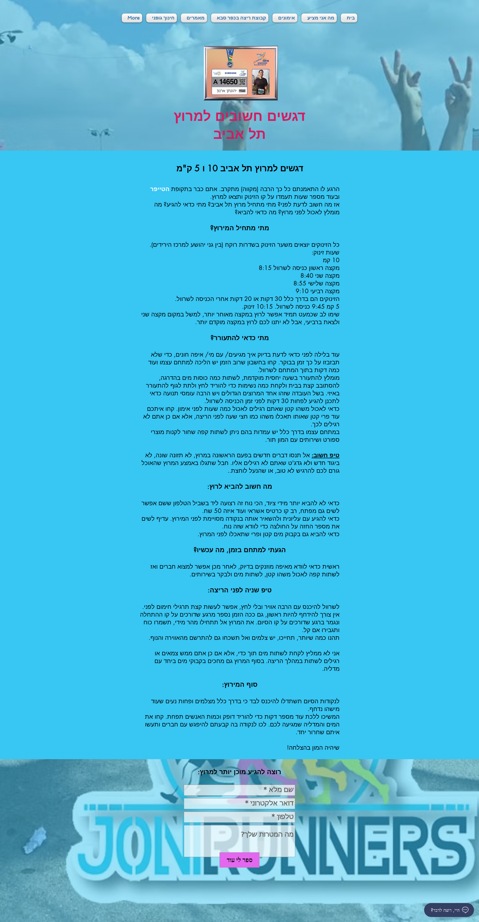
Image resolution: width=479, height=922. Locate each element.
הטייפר (159, 189)
